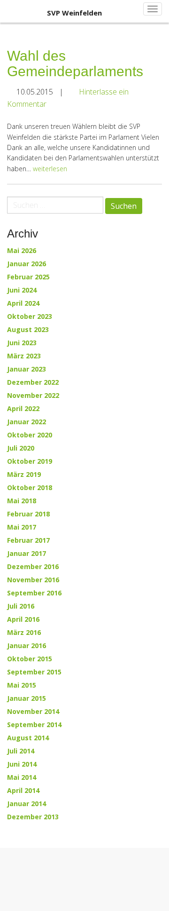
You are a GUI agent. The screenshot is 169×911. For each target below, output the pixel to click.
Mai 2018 (21, 501)
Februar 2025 (28, 277)
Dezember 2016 (33, 566)
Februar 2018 (28, 514)
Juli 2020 (20, 448)
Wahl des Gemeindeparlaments (75, 63)
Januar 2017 (26, 553)
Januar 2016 (26, 646)
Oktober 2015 (29, 659)
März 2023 (24, 356)
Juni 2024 (22, 290)
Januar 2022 (26, 422)
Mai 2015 (21, 685)
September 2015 (34, 672)
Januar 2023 (26, 369)
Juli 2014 (20, 751)
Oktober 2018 (29, 487)
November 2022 (33, 395)
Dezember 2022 (33, 382)
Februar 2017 (28, 540)
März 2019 (24, 474)
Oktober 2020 (29, 435)
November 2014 (33, 711)
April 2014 (23, 790)
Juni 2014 (22, 764)
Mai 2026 (21, 250)
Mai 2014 (21, 777)
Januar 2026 (26, 264)
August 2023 (28, 329)
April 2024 (23, 303)
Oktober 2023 (29, 316)
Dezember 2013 (33, 817)
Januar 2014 (26, 804)
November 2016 (33, 580)
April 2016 (23, 619)
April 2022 (23, 408)
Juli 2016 (20, 606)
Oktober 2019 (29, 461)
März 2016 (24, 632)
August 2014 (28, 738)
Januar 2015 (26, 698)
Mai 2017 (21, 527)
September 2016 (34, 593)
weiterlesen (50, 168)
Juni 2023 (22, 343)
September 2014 (34, 725)
